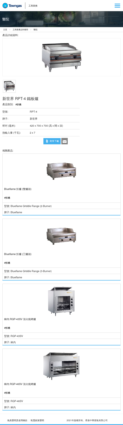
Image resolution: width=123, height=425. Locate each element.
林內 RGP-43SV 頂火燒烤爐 (20, 319)
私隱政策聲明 (37, 420)
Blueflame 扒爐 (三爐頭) (17, 254)
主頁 (5, 29)
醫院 (35, 29)
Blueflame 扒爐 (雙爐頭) (17, 189)
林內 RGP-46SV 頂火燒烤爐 (20, 384)
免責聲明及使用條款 (17, 420)
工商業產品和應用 (20, 29)
